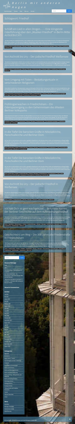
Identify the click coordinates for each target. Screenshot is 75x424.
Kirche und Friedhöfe (9, 367)
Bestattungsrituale (19, 93)
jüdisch (49, 69)
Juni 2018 (7, 311)
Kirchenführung (63, 147)
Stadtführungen (8, 11)
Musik (60, 46)
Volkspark (15, 122)
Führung (24, 46)
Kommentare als (9, 409)
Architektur (7, 121)
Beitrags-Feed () (9, 406)
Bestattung (11, 93)
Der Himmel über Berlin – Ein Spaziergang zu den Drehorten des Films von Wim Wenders (14, 275)
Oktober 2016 (8, 341)
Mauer (57, 46)
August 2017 (7, 322)
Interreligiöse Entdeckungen (11, 365)
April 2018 (7, 313)
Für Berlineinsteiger (37, 46)
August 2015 (7, 346)
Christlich (26, 93)
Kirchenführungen (8, 149)
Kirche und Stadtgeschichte (11, 378)
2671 (6, 267)
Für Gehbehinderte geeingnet (48, 46)
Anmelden (7, 404)
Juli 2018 (6, 308)
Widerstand (29, 250)
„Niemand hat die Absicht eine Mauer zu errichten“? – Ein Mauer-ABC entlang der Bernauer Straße (14, 281)
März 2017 (7, 334)
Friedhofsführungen (17, 46)
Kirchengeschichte (9, 381)
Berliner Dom (11, 147)
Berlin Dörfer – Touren (10, 358)
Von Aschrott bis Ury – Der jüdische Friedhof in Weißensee (31, 185)
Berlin (6, 46)
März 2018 (7, 315)
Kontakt (32, 11)
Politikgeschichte (9, 383)
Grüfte (61, 173)
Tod (39, 95)
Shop (21, 11)
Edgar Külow (11, 224)
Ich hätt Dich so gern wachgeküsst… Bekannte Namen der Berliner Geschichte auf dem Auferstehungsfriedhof (36, 210)
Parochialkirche (23, 149)
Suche (69, 11)
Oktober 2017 (8, 318)
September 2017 (8, 320)
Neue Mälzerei (62, 248)
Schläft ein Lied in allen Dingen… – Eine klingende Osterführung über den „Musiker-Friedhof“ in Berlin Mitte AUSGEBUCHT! (37, 32)
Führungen (29, 46)
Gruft (58, 147)
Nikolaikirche (16, 149)
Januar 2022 (7, 299)
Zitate (6, 397)
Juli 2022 (6, 294)
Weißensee (7, 70)
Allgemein (7, 353)
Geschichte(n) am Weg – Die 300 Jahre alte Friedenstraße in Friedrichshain (37, 236)
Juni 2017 (7, 327)
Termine (16, 11)
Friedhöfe (23, 248)
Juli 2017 (6, 325)
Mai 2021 (6, 301)
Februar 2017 (7, 337)
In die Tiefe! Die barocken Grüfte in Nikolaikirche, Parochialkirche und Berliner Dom (33, 133)
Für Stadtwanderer (52, 147)
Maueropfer (57, 224)
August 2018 (7, 306)
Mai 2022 (6, 296)
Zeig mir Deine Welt (9, 394)
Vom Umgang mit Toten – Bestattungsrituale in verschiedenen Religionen (31, 81)
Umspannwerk (23, 250)
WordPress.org (8, 411)
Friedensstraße (12, 248)
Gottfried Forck (50, 224)
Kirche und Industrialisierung (11, 372)
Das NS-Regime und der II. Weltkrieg (13, 360)
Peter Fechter (63, 224)
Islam (12, 95)
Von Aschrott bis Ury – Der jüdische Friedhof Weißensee (36, 56)
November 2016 (8, 339)
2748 (6, 265)
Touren (6, 392)
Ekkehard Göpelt (18, 224)
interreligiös (7, 95)
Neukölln (21, 95)
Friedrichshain (22, 121)
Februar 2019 (7, 303)
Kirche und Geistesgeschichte (11, 370)
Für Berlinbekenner (43, 147)
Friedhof (10, 46)
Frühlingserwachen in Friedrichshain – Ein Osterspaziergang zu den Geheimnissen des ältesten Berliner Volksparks (34, 107)
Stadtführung (65, 46)
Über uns (26, 11)
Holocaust (44, 69)
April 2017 (7, 332)
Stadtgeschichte (8, 386)
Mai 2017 (6, 329)
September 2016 (8, 344)
